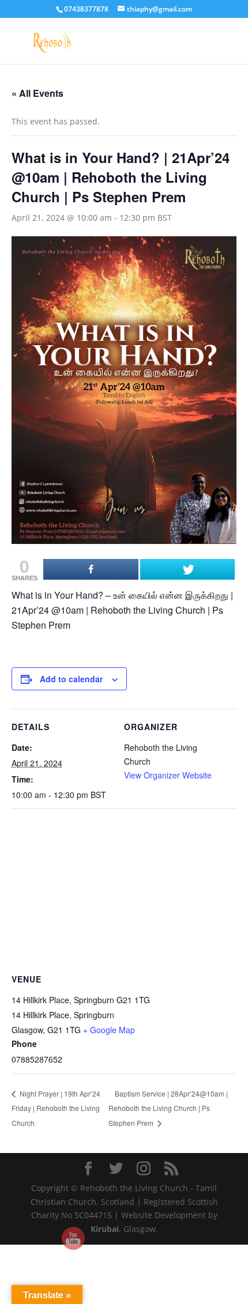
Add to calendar (71, 679)
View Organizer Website (168, 775)
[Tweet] (187, 569)
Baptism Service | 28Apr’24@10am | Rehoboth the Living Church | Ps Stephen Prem (168, 1108)
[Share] (90, 569)
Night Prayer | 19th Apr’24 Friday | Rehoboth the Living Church (56, 1108)
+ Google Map (109, 1029)
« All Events (37, 93)
